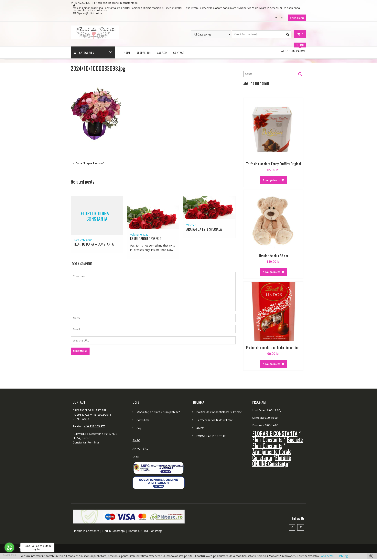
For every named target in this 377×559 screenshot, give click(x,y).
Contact (179, 52)
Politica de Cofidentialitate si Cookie (219, 412)
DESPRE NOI (143, 52)
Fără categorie (83, 240)
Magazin (161, 52)
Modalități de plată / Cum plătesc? (158, 412)
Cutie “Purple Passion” (90, 163)
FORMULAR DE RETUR (211, 436)
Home (127, 52)
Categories (86, 52)
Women (191, 225)
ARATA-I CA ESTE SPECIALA (204, 229)
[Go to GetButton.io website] (9, 555)
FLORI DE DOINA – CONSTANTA (97, 216)
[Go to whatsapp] (9, 547)
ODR (136, 457)
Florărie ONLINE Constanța (145, 531)
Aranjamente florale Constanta (271, 454)
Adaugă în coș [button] (271, 180)
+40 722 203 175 (94, 426)
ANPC (136, 440)
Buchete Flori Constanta (277, 442)
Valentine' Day (139, 234)
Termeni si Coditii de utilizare (214, 420)
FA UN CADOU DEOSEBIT (145, 238)
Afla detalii (327, 556)
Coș (138, 428)
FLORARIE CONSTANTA (274, 433)
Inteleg (343, 556)
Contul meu (297, 18)
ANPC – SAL (140, 448)
